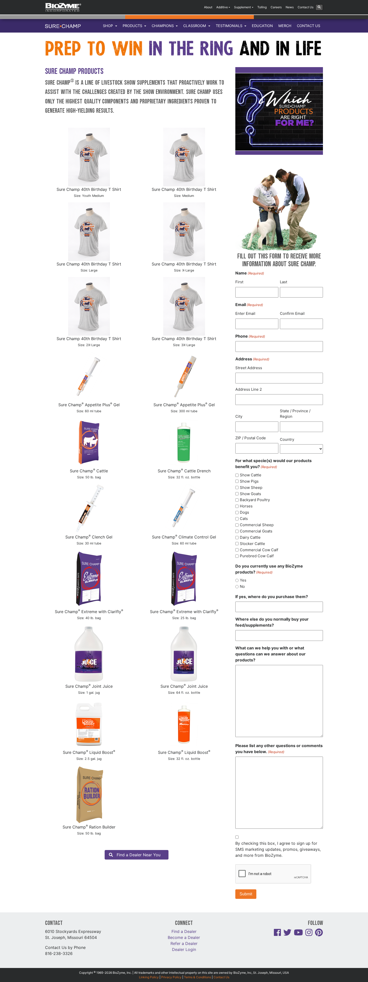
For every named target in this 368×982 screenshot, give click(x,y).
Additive (222, 7)
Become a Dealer (184, 937)
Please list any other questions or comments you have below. (279, 748)
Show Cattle (250, 475)
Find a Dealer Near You (138, 854)
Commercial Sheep (257, 524)
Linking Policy (149, 977)
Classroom (195, 26)
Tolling (262, 7)
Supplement (242, 7)
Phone (250, 336)
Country (287, 439)
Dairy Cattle (250, 537)
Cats (244, 518)
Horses (246, 506)
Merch (284, 26)
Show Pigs (249, 481)
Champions (163, 26)
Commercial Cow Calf (259, 549)
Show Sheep (251, 487)
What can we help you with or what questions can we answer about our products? (270, 653)
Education (262, 26)
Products (133, 26)
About (208, 7)
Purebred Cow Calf (257, 555)
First (239, 281)
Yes (243, 580)
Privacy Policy (171, 977)
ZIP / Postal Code (250, 438)
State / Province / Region (295, 413)
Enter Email (245, 313)
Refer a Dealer (184, 943)
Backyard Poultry (255, 499)
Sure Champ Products (74, 71)
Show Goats (250, 493)
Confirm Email (292, 313)
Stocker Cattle (252, 543)
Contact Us (305, 7)
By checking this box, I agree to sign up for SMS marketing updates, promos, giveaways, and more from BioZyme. (278, 849)
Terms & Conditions (197, 977)
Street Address (248, 367)
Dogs (244, 512)
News (290, 7)
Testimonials (229, 26)
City (238, 416)
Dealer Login (184, 949)
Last (283, 281)
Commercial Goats (256, 531)
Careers (276, 7)
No (242, 586)
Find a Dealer (184, 931)
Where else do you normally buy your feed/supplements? (272, 622)
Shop (108, 26)
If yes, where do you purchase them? (271, 596)
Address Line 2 (248, 389)
